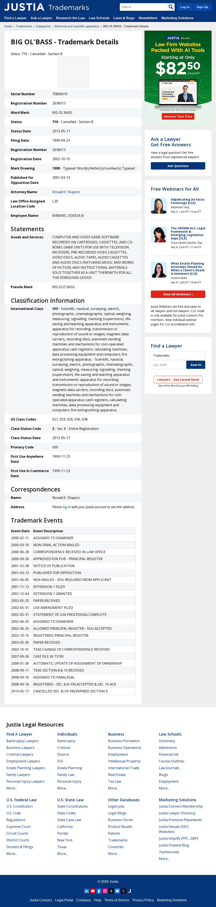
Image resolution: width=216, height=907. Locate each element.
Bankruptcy (66, 741)
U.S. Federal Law (21, 799)
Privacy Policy (143, 900)
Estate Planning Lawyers (25, 768)
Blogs (163, 774)
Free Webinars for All (175, 188)
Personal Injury (69, 781)
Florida (62, 833)
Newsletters (148, 18)
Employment (118, 754)
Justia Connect (41, 900)
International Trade (123, 768)
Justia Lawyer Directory (177, 813)
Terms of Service (116, 900)
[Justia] (24, 7)
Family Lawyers (18, 774)
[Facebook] (98, 890)
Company (83, 900)
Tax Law (114, 781)
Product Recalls (120, 826)
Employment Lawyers (23, 761)
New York (65, 840)
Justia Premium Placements (180, 819)
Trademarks (24, 26)
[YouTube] (92, 890)
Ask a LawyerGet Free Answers (171, 142)
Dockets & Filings (19, 847)
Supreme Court (18, 826)
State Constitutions (72, 806)
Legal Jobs (116, 806)
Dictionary (167, 741)
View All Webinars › (178, 294)
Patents (114, 833)
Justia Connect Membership (181, 806)
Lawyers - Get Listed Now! (178, 379)
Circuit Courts (17, 833)
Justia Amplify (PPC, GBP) (178, 838)
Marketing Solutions (177, 18)
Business (116, 734)
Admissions (168, 747)
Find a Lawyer (15, 18)
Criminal (63, 747)
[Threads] (111, 890)
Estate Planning (69, 768)
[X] (123, 890)
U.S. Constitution (19, 806)
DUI (60, 761)
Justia (8, 26)
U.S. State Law (70, 799)
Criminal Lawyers (19, 754)
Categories (43, 26)
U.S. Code (13, 813)
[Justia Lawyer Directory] (129, 890)
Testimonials (169, 852)
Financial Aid (168, 754)
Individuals (67, 734)
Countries (116, 847)
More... (11, 788)
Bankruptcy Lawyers (22, 741)
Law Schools (99, 18)
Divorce (63, 754)
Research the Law (70, 18)
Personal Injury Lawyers (25, 781)
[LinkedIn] (86, 890)
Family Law (65, 774)
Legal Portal (64, 900)
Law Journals (169, 768)
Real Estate (117, 774)
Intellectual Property (124, 761)
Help (97, 900)
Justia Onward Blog (174, 845)
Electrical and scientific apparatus (77, 26)
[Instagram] (105, 890)
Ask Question (178, 166)
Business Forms (120, 819)
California (65, 826)
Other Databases (124, 799)
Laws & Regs (124, 18)
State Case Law (69, 819)
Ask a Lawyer (41, 18)
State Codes (66, 813)
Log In (185, 7)
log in (67, 507)
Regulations (15, 819)
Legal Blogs (117, 813)
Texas (62, 847)
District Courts (17, 840)
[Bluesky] (117, 890)
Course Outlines (171, 761)
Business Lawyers (20, 747)
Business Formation (124, 741)
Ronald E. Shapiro (66, 192)
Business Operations (124, 747)
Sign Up (202, 7)
